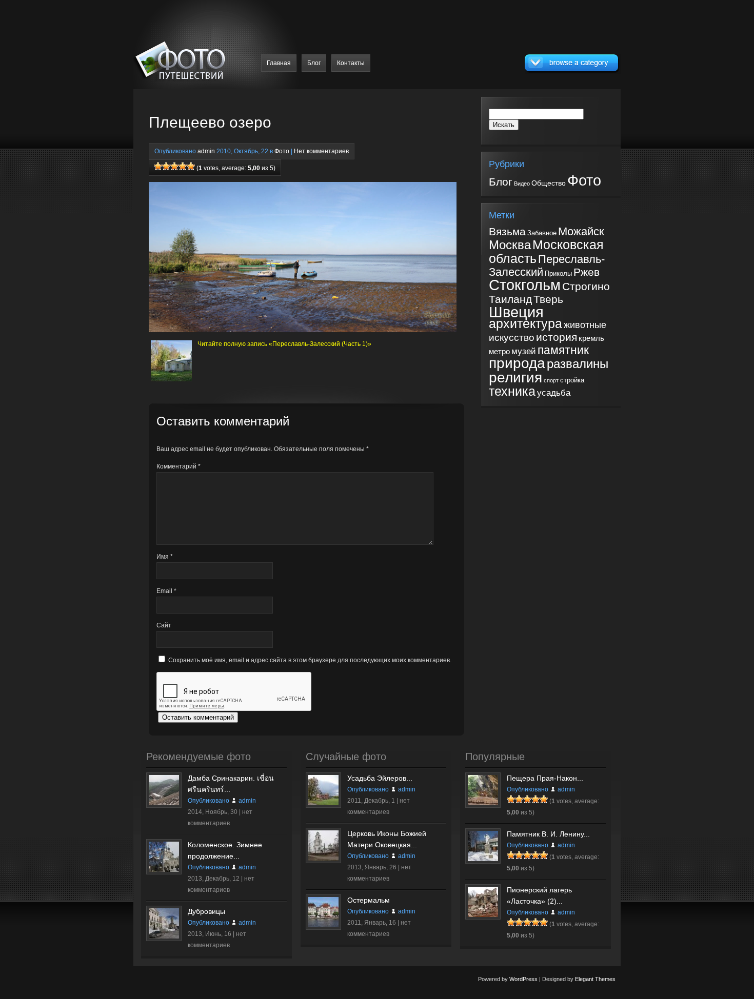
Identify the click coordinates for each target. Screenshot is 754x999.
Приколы (558, 273)
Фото (281, 151)
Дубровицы (206, 911)
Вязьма (507, 232)
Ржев (586, 272)
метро (499, 352)
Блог (314, 63)
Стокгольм (525, 285)
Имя (164, 556)
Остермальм (368, 900)
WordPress (523, 979)
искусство (511, 337)
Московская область (546, 251)
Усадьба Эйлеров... (379, 778)
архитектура (525, 323)
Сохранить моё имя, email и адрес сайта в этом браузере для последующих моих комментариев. (309, 660)
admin (206, 151)
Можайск (581, 231)
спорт (551, 380)
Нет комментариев (321, 151)
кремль (591, 338)
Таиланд (510, 299)
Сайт (163, 625)
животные (585, 325)
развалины (577, 364)
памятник (563, 350)
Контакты (351, 63)
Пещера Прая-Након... (545, 778)
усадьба (553, 393)
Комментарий (178, 466)
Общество (548, 183)
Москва (510, 245)
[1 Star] (158, 166)
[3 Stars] (174, 166)
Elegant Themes (595, 979)
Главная (279, 63)
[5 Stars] (191, 166)
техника (512, 391)
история (556, 337)
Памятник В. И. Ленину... (548, 834)
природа (517, 363)
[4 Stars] (182, 166)
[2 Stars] (166, 166)
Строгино (586, 286)
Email (166, 591)
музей (523, 351)
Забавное (542, 233)
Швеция (516, 311)
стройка (572, 380)
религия (515, 377)
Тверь (548, 299)
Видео (522, 183)
